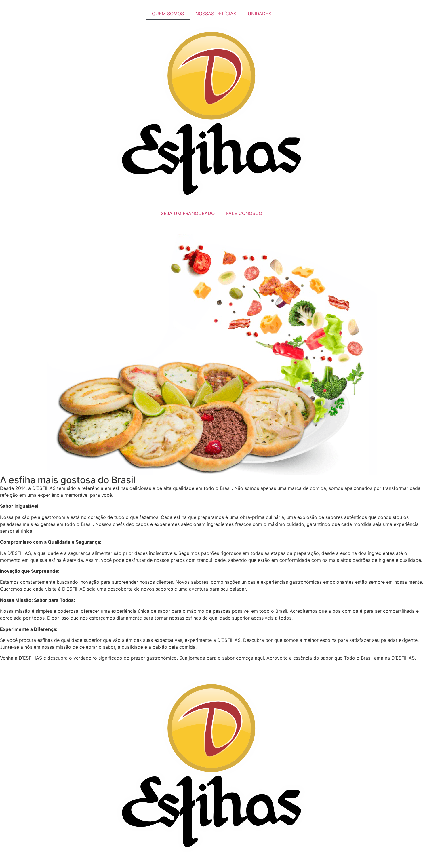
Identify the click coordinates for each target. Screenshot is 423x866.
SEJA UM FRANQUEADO (188, 213)
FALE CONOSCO (244, 213)
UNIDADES (259, 13)
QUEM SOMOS (168, 13)
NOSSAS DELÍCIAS (215, 13)
